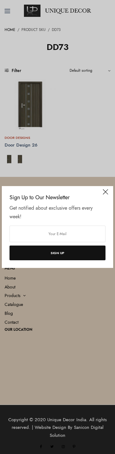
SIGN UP (57, 252)
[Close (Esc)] (105, 194)
